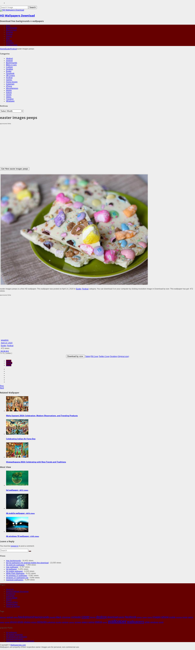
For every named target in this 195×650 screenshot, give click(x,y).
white (147, 622)
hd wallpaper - (17, 490)
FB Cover (94, 356)
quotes (58, 622)
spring (91, 622)
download (112, 617)
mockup (179, 617)
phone (13, 622)
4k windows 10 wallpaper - (22, 536)
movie (184, 617)
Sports (8, 95)
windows (154, 622)
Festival (9, 34)
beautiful (53, 617)
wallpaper (117, 621)
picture (34, 622)
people (7, 622)
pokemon (51, 622)
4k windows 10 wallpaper (16, 575)
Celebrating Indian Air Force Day (20, 438)
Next (2, 388)
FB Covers (10, 75)
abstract (3, 617)
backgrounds (41, 616)
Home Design (12, 82)
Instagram (10, 84)
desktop (101, 616)
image (150, 617)
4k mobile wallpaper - (20, 513)
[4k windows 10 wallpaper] (17, 531)
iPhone (9, 86)
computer (76, 617)
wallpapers (135, 622)
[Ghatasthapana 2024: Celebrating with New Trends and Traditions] (17, 457)
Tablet (87, 356)
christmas (66, 617)
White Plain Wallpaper (15, 573)
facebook (130, 616)
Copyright (10, 596)
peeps (8, 365)
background (26, 616)
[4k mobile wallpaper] (17, 508)
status (98, 622)
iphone (165, 616)
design (93, 617)
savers (71, 622)
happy (145, 617)
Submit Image (12, 45)
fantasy (139, 617)
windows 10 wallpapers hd (17, 578)
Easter (7, 49)
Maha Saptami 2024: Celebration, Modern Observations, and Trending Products (42, 415)
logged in (14, 546)
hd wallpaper (11, 569)
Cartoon (9, 67)
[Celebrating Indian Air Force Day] (17, 434)
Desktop (9, 32)
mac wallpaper (12, 567)
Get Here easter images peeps (14, 169)
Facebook (10, 73)
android (10, 617)
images (9, 363)
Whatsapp (10, 101)
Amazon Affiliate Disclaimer (17, 591)
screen (78, 622)
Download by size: (75, 356)
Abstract (9, 58)
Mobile (9, 90)
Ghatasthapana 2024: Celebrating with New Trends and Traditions (36, 462)
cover (86, 617)
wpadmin (5, 340)
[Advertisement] (91, 146)
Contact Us (10, 594)
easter (8, 361)
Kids (8, 38)
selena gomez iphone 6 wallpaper (20, 641)
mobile (172, 617)
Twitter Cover (104, 356)
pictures (42, 622)
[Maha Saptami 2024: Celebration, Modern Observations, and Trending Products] (17, 411)
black (58, 617)
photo (20, 622)
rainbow (65, 622)
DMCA (9, 600)
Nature (9, 93)
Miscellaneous (12, 88)
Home (2, 49)
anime (15, 617)
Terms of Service (13, 606)
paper (2, 622)
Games (9, 36)
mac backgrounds (13, 561)
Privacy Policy (12, 602)
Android (9, 61)
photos (27, 622)
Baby (8, 26)
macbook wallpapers (14, 580)
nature (190, 617)
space (85, 622)
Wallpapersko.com (18, 645)
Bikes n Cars (11, 30)
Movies (9, 41)
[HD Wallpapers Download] (12, 10)
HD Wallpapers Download (17, 15)
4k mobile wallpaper (14, 571)
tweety (105, 622)
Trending (10, 43)
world (161, 622)
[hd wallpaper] (17, 485)
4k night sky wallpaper (15, 565)
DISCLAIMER (11, 598)
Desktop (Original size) (119, 356)
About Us (10, 589)
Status (8, 97)
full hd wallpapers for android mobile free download (27, 563)
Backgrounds (11, 28)
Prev (2, 386)
